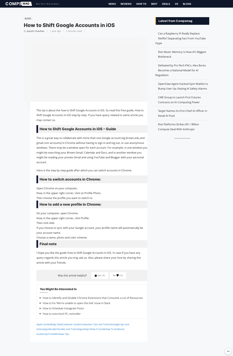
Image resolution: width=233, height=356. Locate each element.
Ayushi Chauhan (35, 31)
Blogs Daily (56, 324)
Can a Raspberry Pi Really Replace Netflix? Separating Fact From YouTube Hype (180, 38)
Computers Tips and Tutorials (97, 324)
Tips (46, 334)
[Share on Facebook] (22, 108)
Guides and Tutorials (69, 329)
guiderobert (51, 329)
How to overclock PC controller (62, 314)
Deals (166, 3)
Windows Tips (62, 334)
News (112, 3)
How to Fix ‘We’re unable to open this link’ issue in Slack (76, 303)
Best (154, 3)
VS (176, 3)
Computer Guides (71, 324)
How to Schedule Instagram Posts (63, 308)
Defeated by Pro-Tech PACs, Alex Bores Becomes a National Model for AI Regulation (180, 70)
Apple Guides (43, 324)
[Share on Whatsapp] (22, 119)
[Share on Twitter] (22, 113)
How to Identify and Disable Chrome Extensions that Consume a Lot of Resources (93, 298)
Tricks (51, 334)
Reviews (126, 3)
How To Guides (113, 329)
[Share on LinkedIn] (22, 116)
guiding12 (85, 329)
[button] (228, 351)
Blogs (187, 3)
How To (141, 3)
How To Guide (98, 329)
